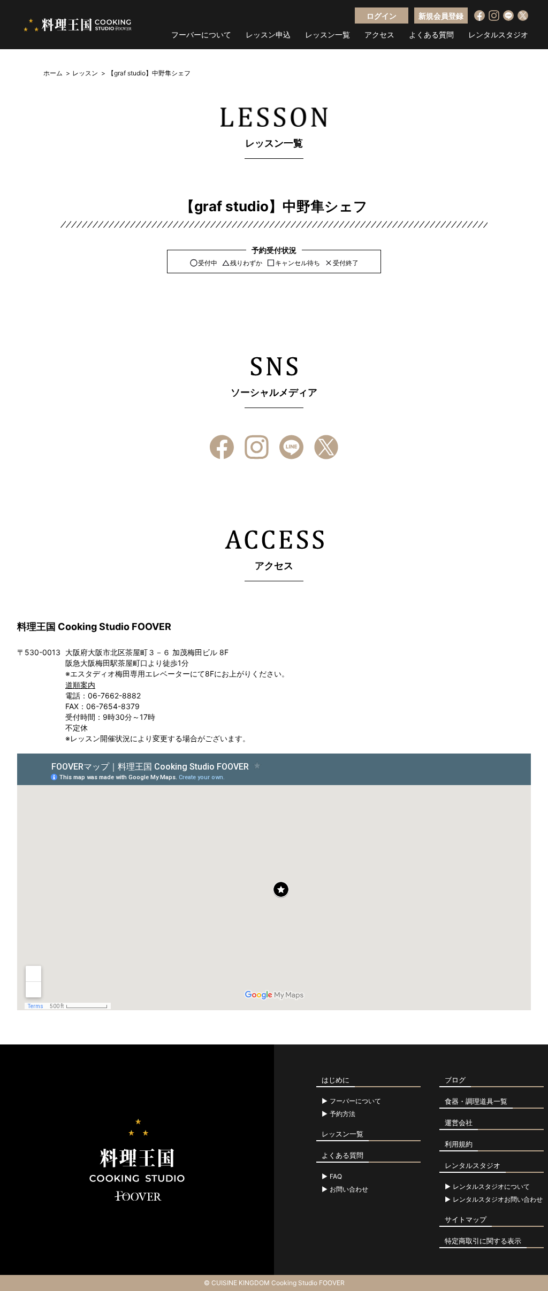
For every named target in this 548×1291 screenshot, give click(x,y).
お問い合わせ (349, 1189)
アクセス (379, 35)
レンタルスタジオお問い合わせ (498, 1199)
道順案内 (80, 684)
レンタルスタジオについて (491, 1187)
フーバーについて (201, 35)
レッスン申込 (268, 35)
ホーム (53, 73)
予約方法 (342, 1114)
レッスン (85, 73)
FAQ (336, 1176)
